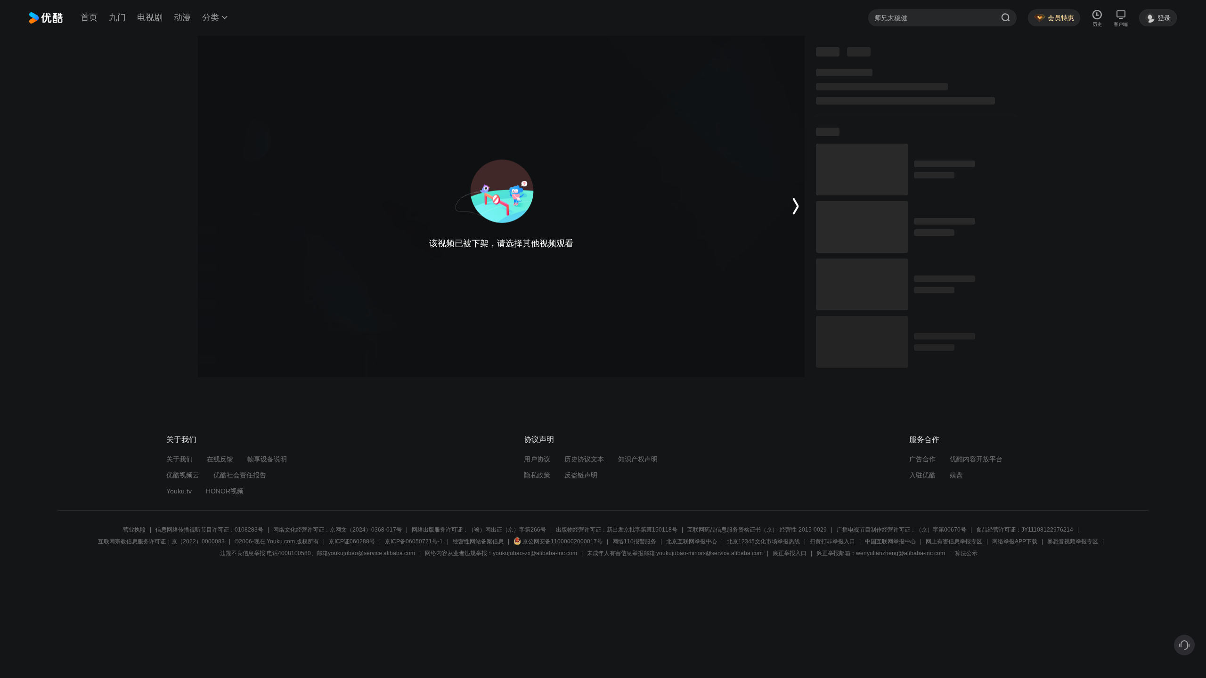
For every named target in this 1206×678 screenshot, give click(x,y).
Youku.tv (179, 491)
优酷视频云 (182, 475)
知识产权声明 (638, 459)
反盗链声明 (580, 475)
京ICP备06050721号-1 (414, 541)
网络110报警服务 (634, 541)
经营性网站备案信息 (478, 541)
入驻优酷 (922, 475)
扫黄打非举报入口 (832, 541)
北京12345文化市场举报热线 (763, 541)
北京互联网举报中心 (691, 541)
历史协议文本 (584, 459)
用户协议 (537, 459)
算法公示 (966, 553)
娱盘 (956, 475)
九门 (117, 17)
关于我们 (179, 459)
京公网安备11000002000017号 (562, 541)
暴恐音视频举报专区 (1072, 541)
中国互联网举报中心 (890, 541)
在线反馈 (220, 459)
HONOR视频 (225, 491)
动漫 (182, 17)
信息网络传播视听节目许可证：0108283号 (209, 529)
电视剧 (150, 17)
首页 (89, 17)
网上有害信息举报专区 (954, 541)
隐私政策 (537, 475)
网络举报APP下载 (1014, 541)
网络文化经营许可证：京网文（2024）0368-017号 (337, 529)
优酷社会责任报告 (239, 475)
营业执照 (134, 529)
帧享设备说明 (267, 459)
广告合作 (922, 459)
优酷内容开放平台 (976, 459)
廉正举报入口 (790, 553)
